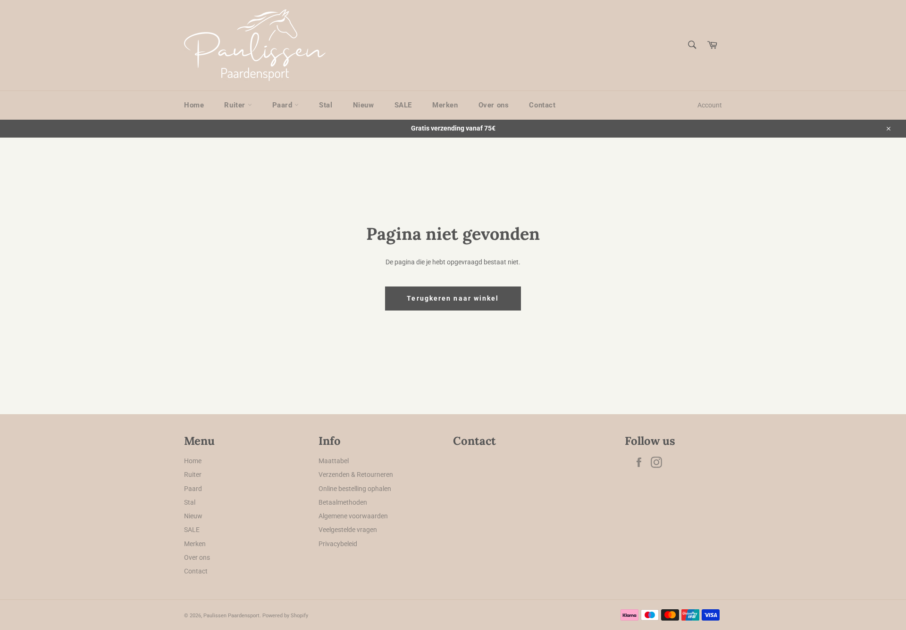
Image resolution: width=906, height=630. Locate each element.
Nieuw (363, 105)
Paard (283, 105)
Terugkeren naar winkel (453, 298)
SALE (403, 105)
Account (709, 105)
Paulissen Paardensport (231, 616)
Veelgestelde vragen (348, 529)
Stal (325, 105)
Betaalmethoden (343, 502)
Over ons (493, 105)
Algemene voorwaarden (353, 516)
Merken (445, 105)
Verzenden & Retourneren (356, 474)
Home (194, 105)
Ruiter (235, 105)
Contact (542, 105)
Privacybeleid (338, 544)
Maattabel (334, 461)
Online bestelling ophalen (355, 488)
